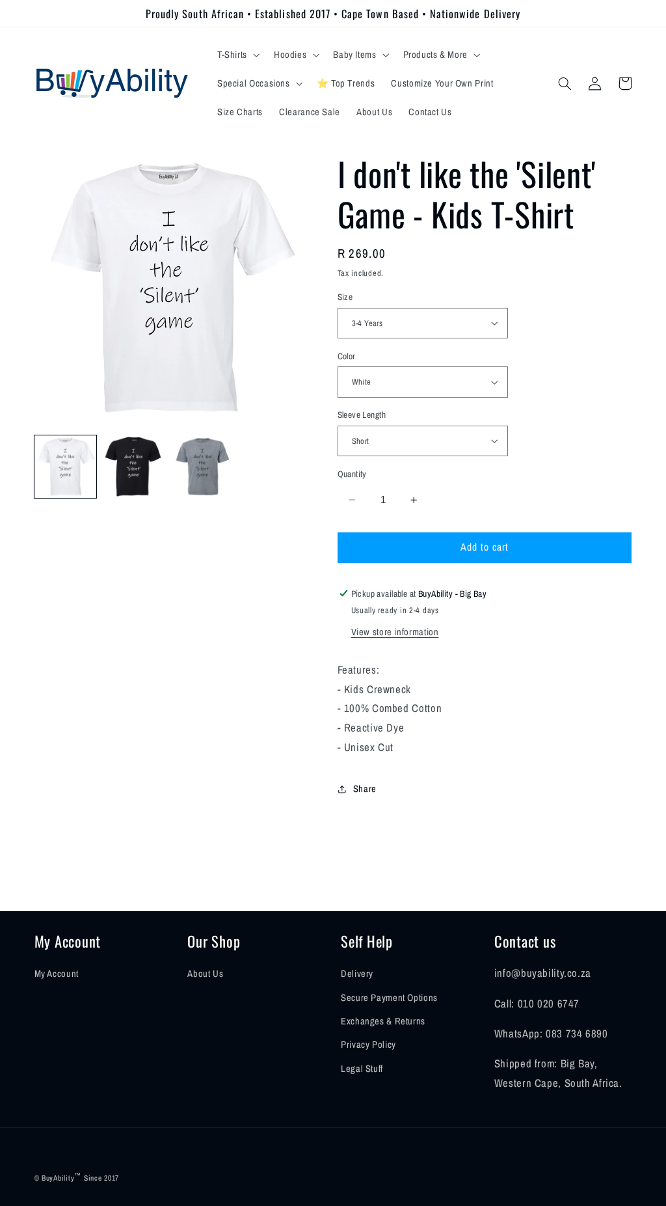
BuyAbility (58, 1178)
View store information (395, 631)
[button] (237, 54)
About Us (205, 973)
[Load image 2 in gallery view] (134, 466)
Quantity (352, 474)
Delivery (357, 973)
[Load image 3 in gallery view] (203, 466)
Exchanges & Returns (383, 1021)
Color (347, 356)
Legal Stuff (362, 1068)
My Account (56, 973)
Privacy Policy (368, 1044)
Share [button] (365, 788)
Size (345, 297)
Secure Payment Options (389, 997)
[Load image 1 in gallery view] (65, 466)
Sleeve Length (362, 414)
